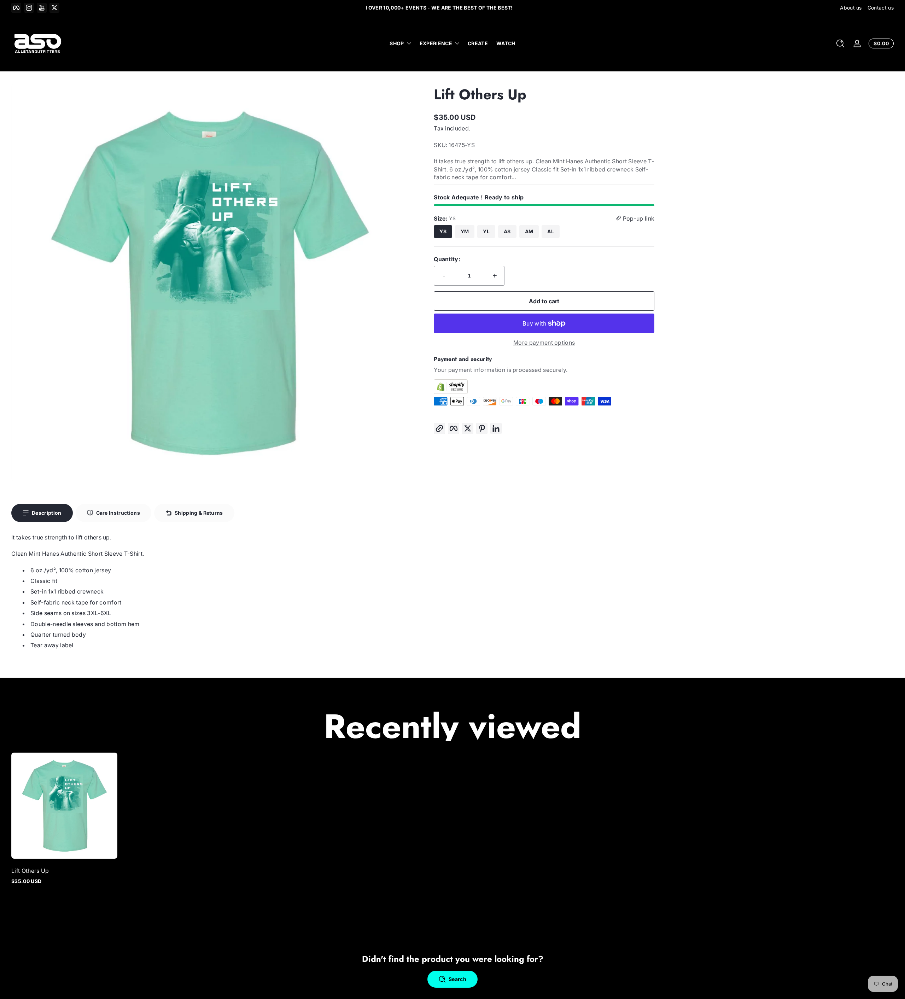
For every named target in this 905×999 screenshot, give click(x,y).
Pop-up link (637, 218)
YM (465, 231)
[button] (840, 43)
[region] (452, 7)
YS (442, 231)
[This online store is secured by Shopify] (544, 386)
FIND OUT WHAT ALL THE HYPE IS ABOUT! (452, 8)
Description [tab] (47, 513)
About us (851, 8)
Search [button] (457, 979)
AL (550, 231)
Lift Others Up (30, 870)
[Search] (840, 43)
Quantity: (447, 259)
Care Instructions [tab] (118, 513)
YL (486, 231)
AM (529, 231)
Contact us (881, 8)
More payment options (544, 342)
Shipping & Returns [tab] (199, 513)
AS (507, 231)
